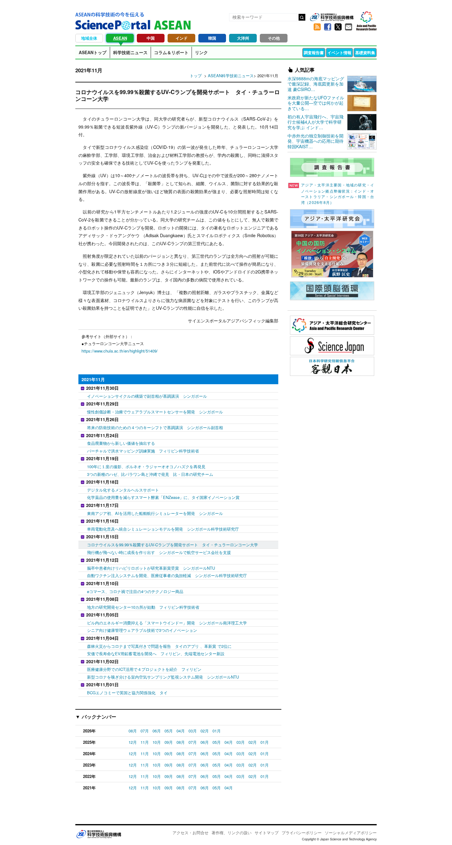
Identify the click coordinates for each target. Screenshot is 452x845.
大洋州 (243, 38)
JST (98, 834)
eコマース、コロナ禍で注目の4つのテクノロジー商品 (135, 591)
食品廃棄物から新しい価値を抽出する (121, 443)
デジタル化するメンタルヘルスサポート (123, 490)
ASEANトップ (92, 52)
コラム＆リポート (171, 52)
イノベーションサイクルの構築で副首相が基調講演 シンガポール (147, 396)
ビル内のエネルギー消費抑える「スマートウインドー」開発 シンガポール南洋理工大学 (167, 623)
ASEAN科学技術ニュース (231, 75)
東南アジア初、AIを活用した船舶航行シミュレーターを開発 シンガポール (155, 513)
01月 (216, 731)
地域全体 (89, 38)
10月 (157, 742)
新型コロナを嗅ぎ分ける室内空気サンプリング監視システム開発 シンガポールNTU (163, 677)
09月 (169, 742)
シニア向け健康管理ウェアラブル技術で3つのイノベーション (142, 630)
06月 (157, 731)
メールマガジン (348, 27)
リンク (201, 52)
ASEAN (120, 38)
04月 (180, 731)
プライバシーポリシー (302, 832)
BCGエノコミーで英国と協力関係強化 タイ (127, 693)
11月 (145, 742)
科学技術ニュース (130, 52)
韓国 (212, 38)
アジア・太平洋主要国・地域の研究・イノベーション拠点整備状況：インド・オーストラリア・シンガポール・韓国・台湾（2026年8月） (337, 193)
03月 (192, 731)
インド (182, 38)
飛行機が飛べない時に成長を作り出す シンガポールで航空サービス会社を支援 (159, 552)
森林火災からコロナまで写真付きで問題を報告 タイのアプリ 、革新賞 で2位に (159, 646)
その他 (274, 38)
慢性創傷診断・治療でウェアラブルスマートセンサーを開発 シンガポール (155, 412)
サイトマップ (267, 832)
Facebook (327, 27)
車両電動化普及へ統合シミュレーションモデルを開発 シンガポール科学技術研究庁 (163, 529)
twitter (338, 27)
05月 (169, 731)
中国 (151, 38)
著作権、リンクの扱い (232, 832)
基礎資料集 (365, 52)
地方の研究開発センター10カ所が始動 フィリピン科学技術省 (143, 607)
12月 (133, 742)
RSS (317, 27)
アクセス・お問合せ (190, 832)
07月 (145, 731)
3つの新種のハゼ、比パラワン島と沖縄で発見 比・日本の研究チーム (150, 474)
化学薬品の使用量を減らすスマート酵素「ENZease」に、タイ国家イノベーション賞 (163, 497)
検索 (302, 17)
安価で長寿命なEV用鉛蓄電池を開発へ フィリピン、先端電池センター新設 (155, 653)
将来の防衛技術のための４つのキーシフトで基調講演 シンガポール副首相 (155, 427)
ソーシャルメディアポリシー (351, 832)
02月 (204, 731)
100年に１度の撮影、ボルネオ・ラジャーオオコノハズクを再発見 (146, 466)
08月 (133, 731)
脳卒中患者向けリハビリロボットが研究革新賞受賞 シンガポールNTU (151, 568)
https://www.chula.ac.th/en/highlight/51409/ (119, 351)
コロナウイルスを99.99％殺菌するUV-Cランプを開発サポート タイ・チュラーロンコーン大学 (172, 545)
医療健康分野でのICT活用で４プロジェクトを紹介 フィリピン (144, 669)
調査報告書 (314, 52)
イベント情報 (339, 52)
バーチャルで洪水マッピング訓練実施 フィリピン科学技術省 (143, 451)
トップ (196, 75)
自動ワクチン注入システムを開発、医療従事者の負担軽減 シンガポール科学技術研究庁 (167, 575)
